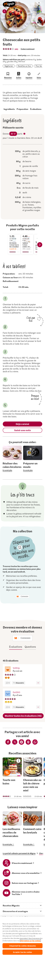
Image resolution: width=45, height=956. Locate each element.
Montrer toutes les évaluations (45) (23, 715)
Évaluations (35, 109)
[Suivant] (39, 244)
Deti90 (16, 692)
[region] (22, 936)
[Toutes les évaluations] (8, 49)
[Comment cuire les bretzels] (32, 828)
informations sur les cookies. (30, 940)
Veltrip (16, 667)
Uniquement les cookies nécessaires (22, 946)
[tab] (22, 905)
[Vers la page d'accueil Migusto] (9, 2)
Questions (30, 646)
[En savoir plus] (12, 467)
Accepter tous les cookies (22, 952)
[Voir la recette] (12, 778)
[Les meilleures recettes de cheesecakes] (12, 828)
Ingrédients (9, 109)
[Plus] (38, 683)
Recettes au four (24, 66)
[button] (8, 669)
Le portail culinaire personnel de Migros (19, 853)
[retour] (4, 11)
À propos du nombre (24, 134)
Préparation (22, 109)
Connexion (24, 596)
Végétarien (8, 66)
